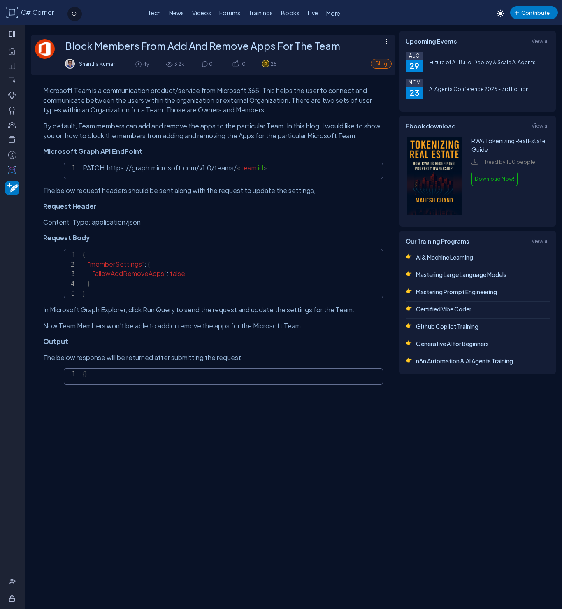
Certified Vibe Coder (443, 309)
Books (290, 12)
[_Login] (13, 598)
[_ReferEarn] (14, 139)
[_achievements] (14, 110)
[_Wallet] (14, 80)
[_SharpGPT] (14, 169)
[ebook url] (434, 212)
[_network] (14, 125)
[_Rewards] (14, 154)
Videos (201, 12)
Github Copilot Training (447, 326)
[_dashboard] (14, 65)
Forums (229, 12)
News (176, 12)
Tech (154, 12)
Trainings (260, 12)
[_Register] (14, 581)
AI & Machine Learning (444, 257)
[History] (138, 63)
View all (541, 40)
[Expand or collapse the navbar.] (13, 34)
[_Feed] (14, 51)
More (333, 13)
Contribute (535, 12)
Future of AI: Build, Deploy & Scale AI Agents (482, 62)
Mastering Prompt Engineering (456, 291)
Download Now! (494, 178)
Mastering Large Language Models (461, 274)
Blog (381, 63)
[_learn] (14, 95)
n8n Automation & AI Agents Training (464, 361)
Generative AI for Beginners (452, 343)
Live (313, 12)
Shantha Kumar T (98, 63)
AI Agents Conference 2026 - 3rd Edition (479, 89)
